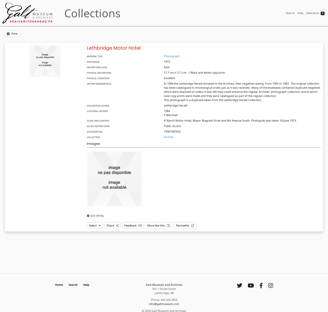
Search (290, 13)
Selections (314, 13)
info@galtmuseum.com (164, 304)
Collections (92, 13)
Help (300, 13)
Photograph (172, 56)
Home (59, 285)
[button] (112, 225)
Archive (168, 137)
